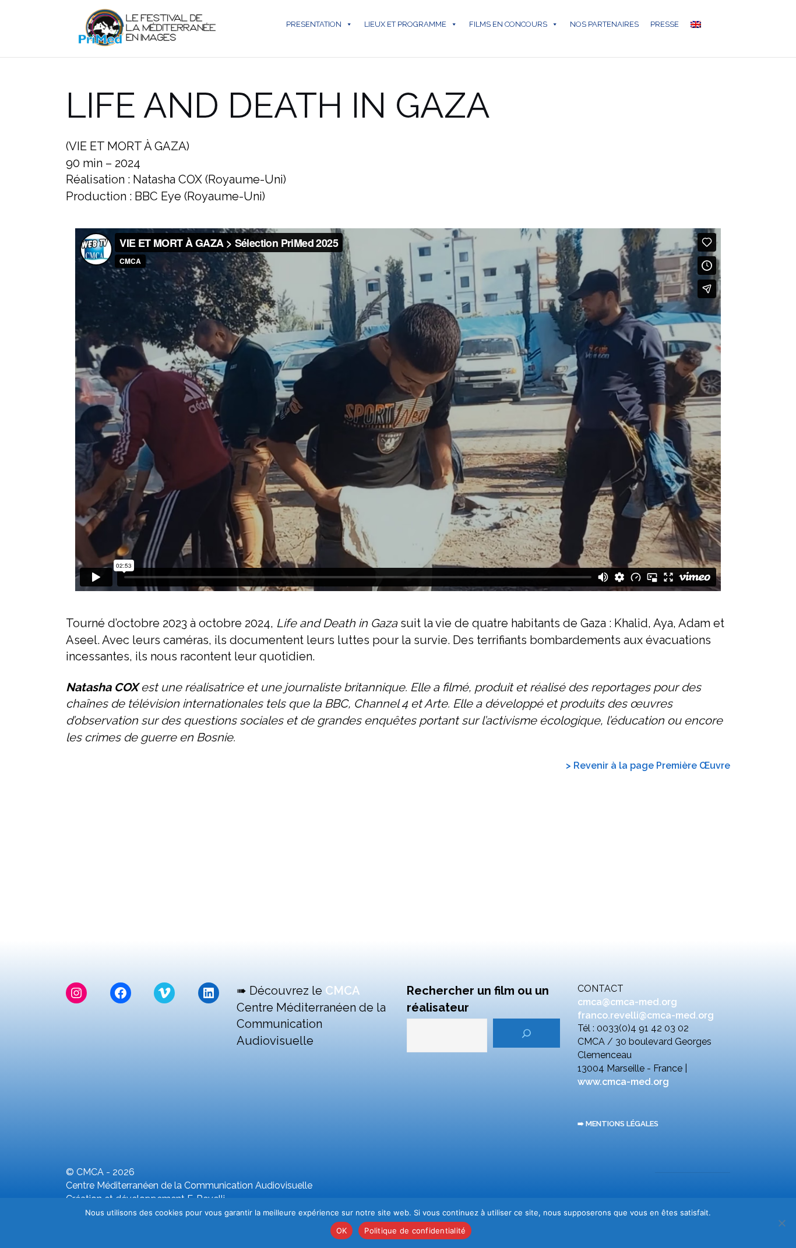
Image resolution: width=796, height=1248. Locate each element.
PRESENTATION (313, 24)
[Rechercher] (526, 1033)
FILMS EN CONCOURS (508, 24)
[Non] (781, 1223)
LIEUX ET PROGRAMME (405, 24)
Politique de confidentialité (415, 1230)
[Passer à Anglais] (698, 24)
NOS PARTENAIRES (604, 24)
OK (341, 1230)
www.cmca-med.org (623, 1081)
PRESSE (664, 24)
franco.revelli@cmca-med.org (645, 1015)
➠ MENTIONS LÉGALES (617, 1123)
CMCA (342, 991)
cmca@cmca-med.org (627, 1001)
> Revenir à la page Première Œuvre (648, 765)
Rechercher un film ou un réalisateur (478, 999)
